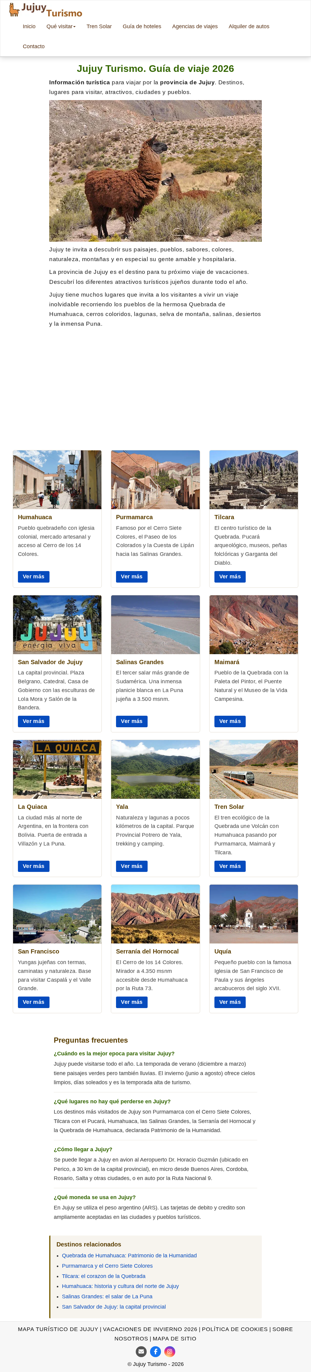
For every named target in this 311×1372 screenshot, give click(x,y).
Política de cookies (235, 1329)
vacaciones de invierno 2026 (150, 1329)
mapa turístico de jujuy (58, 1329)
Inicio (29, 26)
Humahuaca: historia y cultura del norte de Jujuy (120, 1286)
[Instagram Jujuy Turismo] (169, 1351)
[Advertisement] (155, 383)
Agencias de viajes (195, 26)
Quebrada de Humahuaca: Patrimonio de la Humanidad (129, 1256)
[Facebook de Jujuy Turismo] (155, 1351)
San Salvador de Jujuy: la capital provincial (114, 1307)
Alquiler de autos (249, 26)
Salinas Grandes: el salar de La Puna (107, 1296)
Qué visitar (59, 26)
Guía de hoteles (142, 26)
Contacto (34, 46)
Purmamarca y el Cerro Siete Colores (107, 1266)
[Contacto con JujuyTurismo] (141, 1351)
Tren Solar (99, 26)
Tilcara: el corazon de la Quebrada (103, 1276)
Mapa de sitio (175, 1339)
